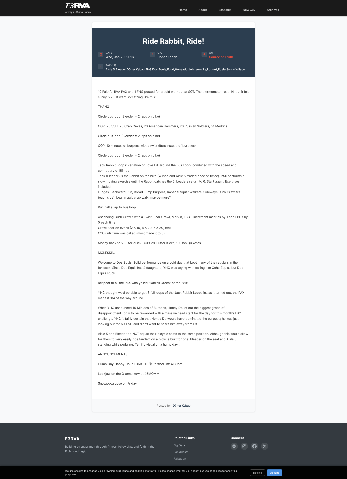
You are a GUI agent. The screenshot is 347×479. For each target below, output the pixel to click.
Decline (257, 472)
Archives (273, 10)
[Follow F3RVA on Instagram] (244, 446)
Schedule (225, 10)
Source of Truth (221, 57)
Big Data (179, 445)
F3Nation (180, 458)
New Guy (249, 10)
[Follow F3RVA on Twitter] (264, 446)
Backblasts (181, 452)
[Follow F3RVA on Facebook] (254, 446)
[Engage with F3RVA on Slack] (234, 446)
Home (183, 10)
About (202, 10)
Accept (274, 472)
